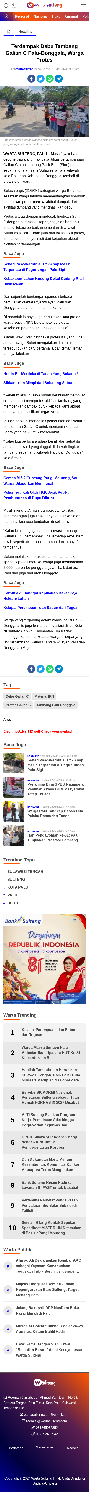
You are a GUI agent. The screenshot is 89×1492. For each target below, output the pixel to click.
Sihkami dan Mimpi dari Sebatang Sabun (38, 383)
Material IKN (44, 696)
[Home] (6, 16)
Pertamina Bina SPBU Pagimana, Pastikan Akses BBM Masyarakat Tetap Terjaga (55, 789)
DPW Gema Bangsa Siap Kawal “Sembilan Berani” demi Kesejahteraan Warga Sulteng (50, 1349)
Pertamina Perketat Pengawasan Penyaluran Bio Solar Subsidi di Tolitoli (50, 1205)
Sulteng (16, 879)
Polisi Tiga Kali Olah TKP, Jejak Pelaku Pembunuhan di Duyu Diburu (36, 495)
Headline (25, 31)
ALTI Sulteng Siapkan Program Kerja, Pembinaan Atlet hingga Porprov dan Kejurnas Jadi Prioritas (48, 1120)
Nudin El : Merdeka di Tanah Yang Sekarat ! (40, 374)
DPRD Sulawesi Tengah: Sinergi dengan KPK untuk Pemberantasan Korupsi (49, 1142)
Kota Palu (17, 887)
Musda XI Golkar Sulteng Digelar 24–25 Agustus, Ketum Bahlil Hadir (49, 1328)
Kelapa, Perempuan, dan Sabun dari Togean (41, 608)
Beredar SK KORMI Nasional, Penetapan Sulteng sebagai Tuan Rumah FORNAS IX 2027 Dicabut (50, 1097)
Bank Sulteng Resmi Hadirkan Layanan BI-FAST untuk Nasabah (50, 1185)
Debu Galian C (17, 696)
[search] (6, 6)
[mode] (14, 6)
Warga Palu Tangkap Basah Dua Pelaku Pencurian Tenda (55, 813)
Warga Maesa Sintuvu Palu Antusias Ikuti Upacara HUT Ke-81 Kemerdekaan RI (51, 1053)
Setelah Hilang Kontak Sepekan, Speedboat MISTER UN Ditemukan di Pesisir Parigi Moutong (51, 1228)
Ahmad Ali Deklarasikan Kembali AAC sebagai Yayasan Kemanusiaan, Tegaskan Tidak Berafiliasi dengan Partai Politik (48, 1266)
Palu (12, 895)
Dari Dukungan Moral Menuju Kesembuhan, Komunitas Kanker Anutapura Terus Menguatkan (50, 1164)
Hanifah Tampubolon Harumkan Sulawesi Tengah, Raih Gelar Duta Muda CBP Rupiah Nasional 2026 (51, 1075)
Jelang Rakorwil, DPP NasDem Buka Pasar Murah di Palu (47, 1310)
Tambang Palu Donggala (56, 705)
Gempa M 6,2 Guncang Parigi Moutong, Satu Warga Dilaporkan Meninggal (41, 480)
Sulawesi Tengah (25, 872)
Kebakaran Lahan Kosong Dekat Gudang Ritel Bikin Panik (43, 281)
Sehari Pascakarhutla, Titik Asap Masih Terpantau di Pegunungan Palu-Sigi (37, 267)
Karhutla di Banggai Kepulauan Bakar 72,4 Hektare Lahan (40, 596)
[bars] (82, 6)
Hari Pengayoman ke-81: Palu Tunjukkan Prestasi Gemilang (53, 837)
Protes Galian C (18, 705)
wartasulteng (24, 69)
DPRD (12, 903)
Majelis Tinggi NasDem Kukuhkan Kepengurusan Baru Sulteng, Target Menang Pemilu (47, 1289)
